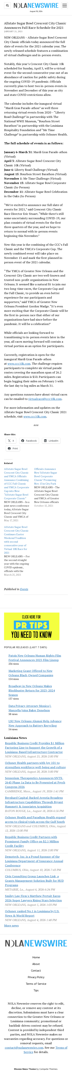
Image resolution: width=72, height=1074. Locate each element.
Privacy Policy (36, 977)
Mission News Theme (25, 1069)
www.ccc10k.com (19, 364)
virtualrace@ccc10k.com (45, 399)
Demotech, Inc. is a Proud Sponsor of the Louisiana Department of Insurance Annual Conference (34, 861)
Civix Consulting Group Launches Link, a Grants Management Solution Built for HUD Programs (34, 880)
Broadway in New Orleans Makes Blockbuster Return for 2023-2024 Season (31, 690)
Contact (36, 970)
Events (24, 589)
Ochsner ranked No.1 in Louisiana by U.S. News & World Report (32, 913)
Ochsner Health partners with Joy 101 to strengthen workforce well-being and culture (35, 765)
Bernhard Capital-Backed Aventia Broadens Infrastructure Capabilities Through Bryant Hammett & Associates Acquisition (34, 802)
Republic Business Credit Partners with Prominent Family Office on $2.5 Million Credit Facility (32, 841)
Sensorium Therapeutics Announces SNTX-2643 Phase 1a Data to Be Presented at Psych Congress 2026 (35, 782)
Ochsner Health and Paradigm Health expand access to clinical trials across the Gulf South (35, 819)
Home (36, 957)
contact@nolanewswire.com (24, 1048)
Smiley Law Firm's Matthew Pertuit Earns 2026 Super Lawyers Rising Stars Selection (33, 898)
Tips (36, 990)
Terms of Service (36, 983)
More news (11, 925)
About (36, 964)
